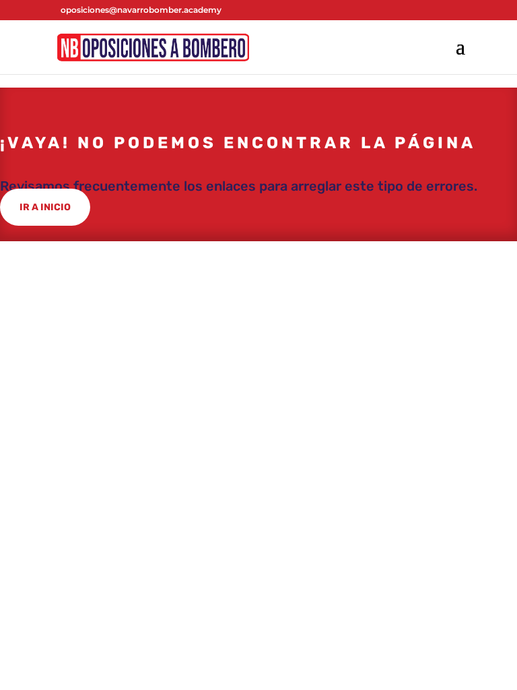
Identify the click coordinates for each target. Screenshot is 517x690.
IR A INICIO (45, 207)
